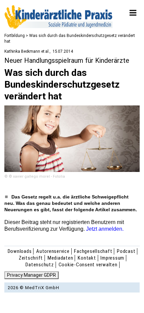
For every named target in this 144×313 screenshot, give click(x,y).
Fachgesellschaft (93, 251)
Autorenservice (53, 251)
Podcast (126, 251)
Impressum (112, 258)
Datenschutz (39, 265)
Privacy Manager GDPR (31, 275)
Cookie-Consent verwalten (88, 265)
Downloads (20, 251)
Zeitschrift (31, 258)
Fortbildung (14, 35)
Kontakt (87, 258)
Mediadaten (60, 258)
